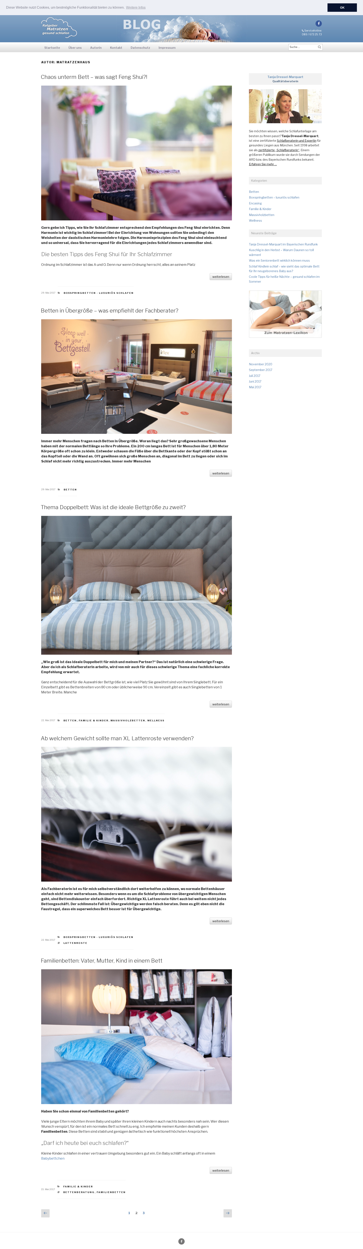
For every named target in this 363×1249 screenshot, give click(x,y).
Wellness (156, 720)
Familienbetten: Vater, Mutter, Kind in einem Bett (101, 960)
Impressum (167, 47)
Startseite (52, 47)
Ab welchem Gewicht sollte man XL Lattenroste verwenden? (117, 738)
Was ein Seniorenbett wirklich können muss (279, 260)
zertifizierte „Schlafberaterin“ (278, 150)
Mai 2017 (255, 387)
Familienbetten (111, 1192)
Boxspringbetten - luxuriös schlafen (99, 292)
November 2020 (260, 364)
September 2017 (260, 370)
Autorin (96, 47)
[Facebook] (319, 23)
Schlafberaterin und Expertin (296, 140)
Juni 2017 (255, 381)
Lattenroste (75, 943)
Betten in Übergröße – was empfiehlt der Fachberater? (109, 310)
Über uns (75, 47)
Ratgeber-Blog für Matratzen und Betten (59, 27)
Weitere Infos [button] (136, 7)
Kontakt (116, 47)
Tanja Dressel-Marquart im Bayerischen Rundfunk (283, 244)
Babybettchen (52, 1158)
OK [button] (342, 7)
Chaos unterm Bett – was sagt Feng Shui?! (94, 77)
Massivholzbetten (127, 720)
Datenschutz (140, 47)
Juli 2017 (254, 375)
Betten (70, 489)
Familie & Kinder (94, 720)
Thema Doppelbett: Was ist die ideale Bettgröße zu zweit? (113, 507)
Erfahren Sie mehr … (263, 164)
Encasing (255, 203)
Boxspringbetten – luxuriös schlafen (274, 197)
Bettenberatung (79, 1192)
